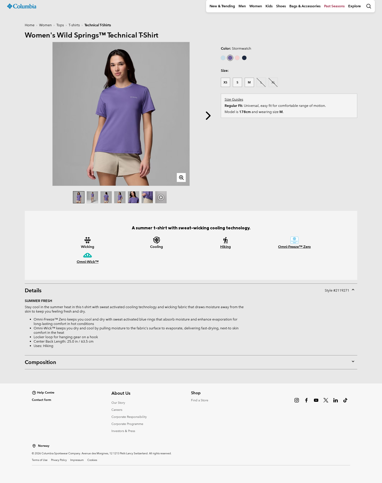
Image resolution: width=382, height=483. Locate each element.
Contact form (41, 400)
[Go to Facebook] (306, 402)
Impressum (77, 460)
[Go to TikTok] (345, 402)
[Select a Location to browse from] (34, 446)
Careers (116, 410)
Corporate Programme (127, 424)
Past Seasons (334, 6)
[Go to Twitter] (326, 402)
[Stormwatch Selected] (230, 58)
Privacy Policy (59, 460)
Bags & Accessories (305, 6)
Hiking (225, 247)
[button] (208, 116)
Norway (43, 446)
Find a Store (199, 400)
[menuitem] (222, 6)
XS (225, 82)
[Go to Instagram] (297, 402)
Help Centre (45, 392)
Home (29, 25)
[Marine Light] (223, 58)
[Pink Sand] (237, 58)
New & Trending (222, 6)
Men (242, 6)
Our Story (118, 403)
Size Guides (234, 99)
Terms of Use (40, 460)
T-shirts (74, 25)
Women (255, 6)
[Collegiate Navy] (244, 58)
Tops (60, 25)
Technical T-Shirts (97, 25)
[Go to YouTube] (316, 402)
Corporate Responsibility (129, 417)
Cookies (92, 460)
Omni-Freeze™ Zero (294, 247)
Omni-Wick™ (88, 262)
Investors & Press (123, 431)
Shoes (281, 6)
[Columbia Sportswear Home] (21, 6)
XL (273, 82)
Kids (269, 6)
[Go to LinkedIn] (335, 402)
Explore (354, 6)
